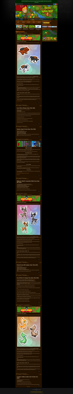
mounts (32, 33)
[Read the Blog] (33, 279)
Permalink (40, 33)
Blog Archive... (28, 386)
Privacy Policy (41, 1)
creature (29, 33)
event (28, 33)
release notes (28, 262)
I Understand (36, 2)
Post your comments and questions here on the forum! (23, 173)
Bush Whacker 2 (20, 33)
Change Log (18, 174)
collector (31, 33)
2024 (25, 305)
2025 (25, 194)
